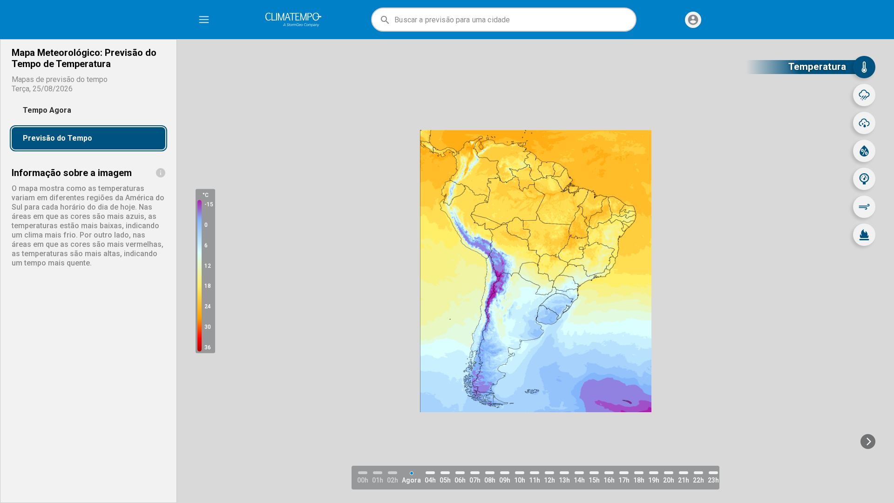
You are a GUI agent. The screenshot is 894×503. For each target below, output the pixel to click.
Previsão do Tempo (57, 138)
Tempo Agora (47, 110)
